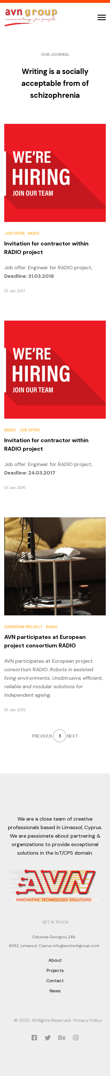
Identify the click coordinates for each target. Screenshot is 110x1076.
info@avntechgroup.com (76, 945)
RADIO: (41, 669)
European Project (23, 626)
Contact (55, 981)
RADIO (33, 233)
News (55, 991)
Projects (55, 970)
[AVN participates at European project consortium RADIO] (55, 566)
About (55, 960)
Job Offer (14, 233)
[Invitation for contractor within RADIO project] (55, 172)
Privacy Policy (88, 1020)
